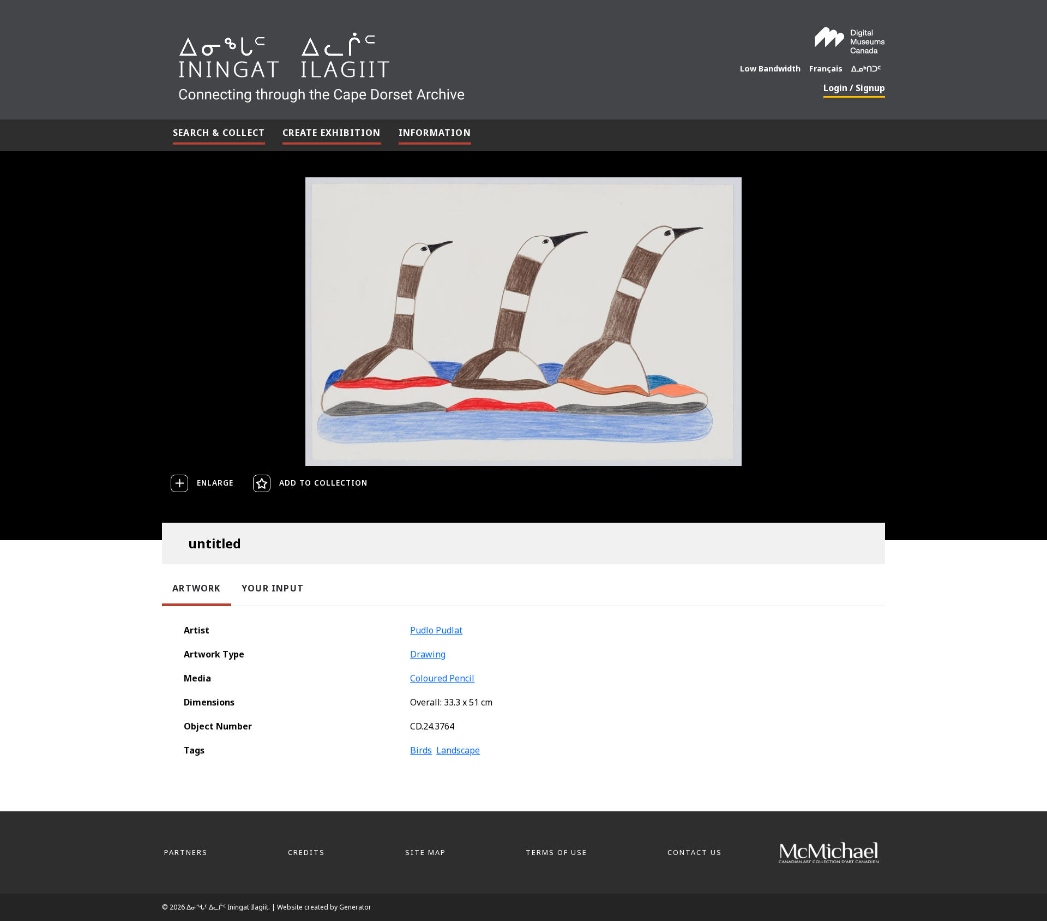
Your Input (273, 588)
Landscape (458, 750)
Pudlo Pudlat (436, 630)
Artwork (196, 588)
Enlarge (215, 482)
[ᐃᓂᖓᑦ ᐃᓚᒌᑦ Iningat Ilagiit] (403, 63)
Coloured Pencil (442, 678)
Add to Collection (323, 482)
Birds (421, 750)
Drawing (428, 654)
